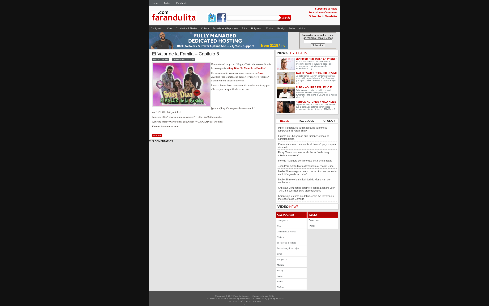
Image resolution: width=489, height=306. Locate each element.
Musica (270, 28)
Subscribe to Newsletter (323, 16)
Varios (302, 28)
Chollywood (157, 28)
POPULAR (328, 120)
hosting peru (266, 298)
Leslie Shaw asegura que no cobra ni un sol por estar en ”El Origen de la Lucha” (307, 173)
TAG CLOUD (306, 120)
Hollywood (256, 28)
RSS (271, 296)
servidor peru (255, 301)
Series (291, 28)
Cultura (205, 28)
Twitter (167, 3)
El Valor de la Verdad (286, 242)
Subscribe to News (326, 8)
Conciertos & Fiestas (186, 28)
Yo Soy (280, 286)
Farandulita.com (178, 16)
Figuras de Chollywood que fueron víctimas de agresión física (303, 137)
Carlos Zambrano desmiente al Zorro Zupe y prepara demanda (307, 146)
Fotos (244, 28)
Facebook (181, 3)
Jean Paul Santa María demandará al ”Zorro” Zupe (306, 166)
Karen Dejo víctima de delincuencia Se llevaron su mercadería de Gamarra (306, 197)
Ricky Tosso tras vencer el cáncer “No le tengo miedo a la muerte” (304, 154)
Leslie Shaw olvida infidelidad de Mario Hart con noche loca (304, 181)
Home (155, 3)
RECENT (286, 120)
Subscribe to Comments (322, 12)
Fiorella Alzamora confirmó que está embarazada (305, 160)
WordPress (245, 298)
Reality (281, 28)
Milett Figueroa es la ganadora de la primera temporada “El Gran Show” (302, 129)
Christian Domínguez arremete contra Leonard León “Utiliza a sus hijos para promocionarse (306, 189)
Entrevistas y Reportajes (225, 28)
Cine (169, 28)
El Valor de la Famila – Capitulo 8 (185, 53)
